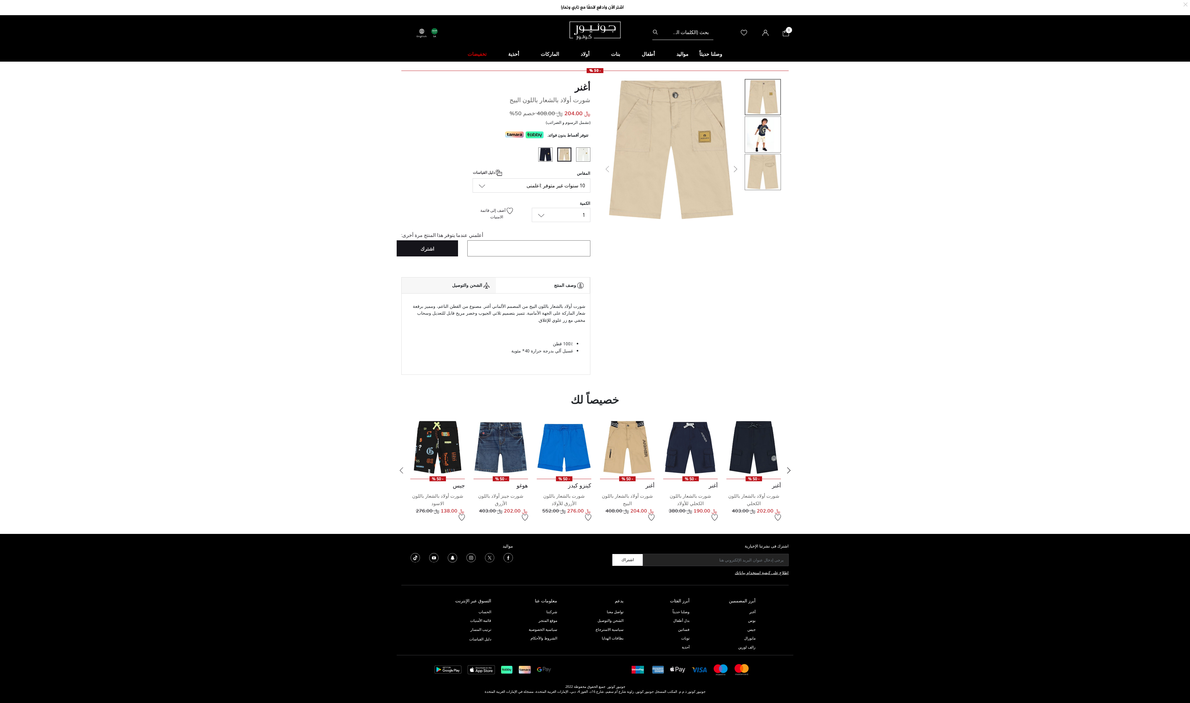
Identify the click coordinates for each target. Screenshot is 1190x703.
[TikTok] (415, 557)
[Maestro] (720, 669)
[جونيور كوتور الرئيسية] (595, 30)
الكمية (585, 203)
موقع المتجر (548, 620)
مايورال (750, 638)
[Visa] (699, 669)
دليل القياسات (484, 172)
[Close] (1185, 4)
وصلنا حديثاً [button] (710, 54)
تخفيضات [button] (477, 54)
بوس (752, 620)
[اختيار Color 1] (580, 155)
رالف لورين (747, 647)
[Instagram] (471, 557)
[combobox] (682, 32)
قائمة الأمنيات (480, 620)
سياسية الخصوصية (543, 629)
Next (788, 470)
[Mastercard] (741, 669)
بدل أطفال (681, 620)
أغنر (582, 87)
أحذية (686, 647)
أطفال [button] (648, 54)
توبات (685, 638)
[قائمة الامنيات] (778, 517)
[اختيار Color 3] (543, 155)
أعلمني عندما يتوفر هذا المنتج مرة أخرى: (442, 235)
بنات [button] (615, 54)
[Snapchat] (452, 557)
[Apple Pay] (677, 669)
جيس (751, 629)
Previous (401, 470)
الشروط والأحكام (544, 638)
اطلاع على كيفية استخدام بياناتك (762, 572)
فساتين (684, 629)
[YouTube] (434, 557)
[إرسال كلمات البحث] (655, 32)
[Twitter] (489, 557)
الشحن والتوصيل (610, 620)
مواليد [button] (683, 54)
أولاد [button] (585, 54)
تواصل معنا (615, 611)
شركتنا (551, 611)
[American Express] (658, 669)
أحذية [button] (513, 54)
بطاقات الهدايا (613, 638)
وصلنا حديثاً (681, 611)
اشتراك (627, 559)
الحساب (484, 611)
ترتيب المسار (480, 629)
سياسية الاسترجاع (610, 629)
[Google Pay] (544, 669)
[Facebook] (508, 557)
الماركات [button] (550, 54)
